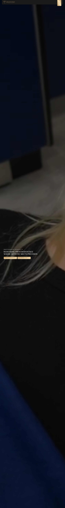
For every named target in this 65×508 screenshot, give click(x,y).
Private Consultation (10, 257)
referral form (24, 257)
